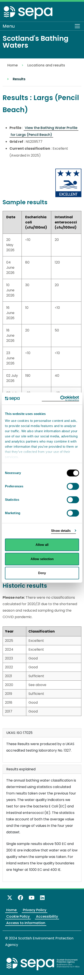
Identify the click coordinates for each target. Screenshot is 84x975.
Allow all (42, 544)
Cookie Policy (18, 916)
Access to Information (25, 922)
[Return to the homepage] (28, 12)
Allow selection (42, 559)
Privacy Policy (34, 909)
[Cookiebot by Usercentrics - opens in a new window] (60, 399)
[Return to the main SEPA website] (43, 963)
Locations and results (46, 65)
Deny (42, 573)
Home (12, 65)
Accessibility (47, 916)
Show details (61, 530)
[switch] (73, 486)
